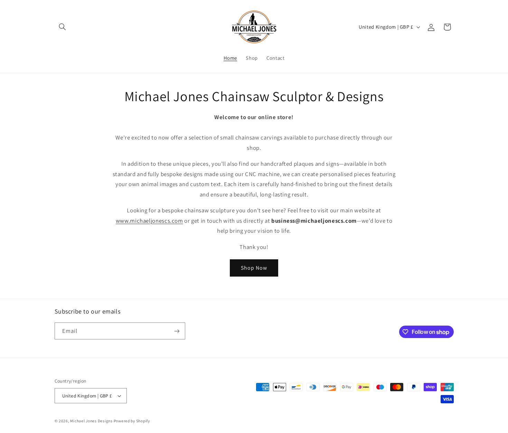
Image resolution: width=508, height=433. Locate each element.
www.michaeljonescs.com (149, 220)
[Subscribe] (177, 331)
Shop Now (254, 267)
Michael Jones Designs (91, 420)
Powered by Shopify (132, 420)
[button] (62, 27)
